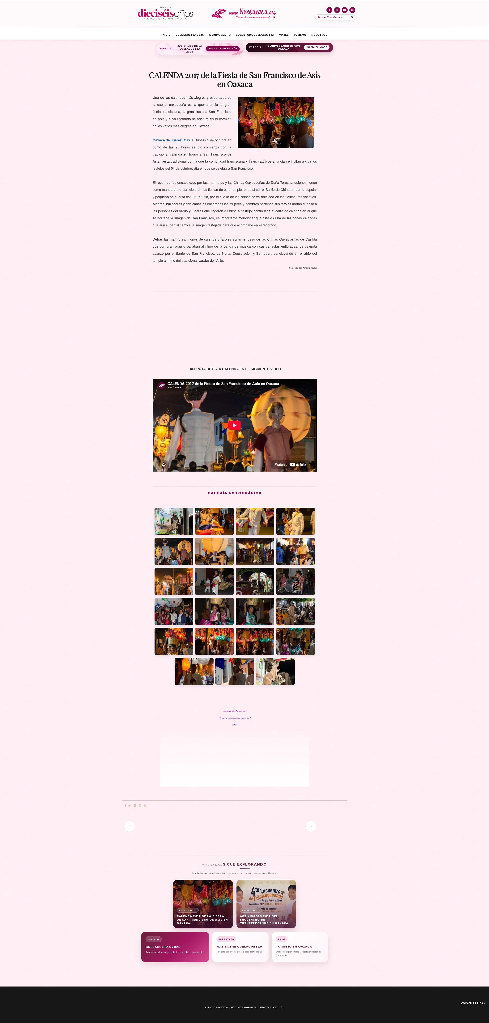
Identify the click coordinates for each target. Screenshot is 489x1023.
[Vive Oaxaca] (244, 13)
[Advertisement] (235, 320)
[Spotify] (352, 10)
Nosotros (319, 34)
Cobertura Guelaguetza (255, 34)
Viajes (283, 34)
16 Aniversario (220, 34)
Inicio (166, 34)
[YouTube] (345, 10)
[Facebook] (329, 10)
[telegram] (135, 805)
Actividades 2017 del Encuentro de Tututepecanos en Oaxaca (264, 919)
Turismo (299, 34)
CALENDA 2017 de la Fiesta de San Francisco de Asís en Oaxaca (202, 919)
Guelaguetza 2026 (190, 34)
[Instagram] (337, 10)
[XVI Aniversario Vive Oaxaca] (165, 13)
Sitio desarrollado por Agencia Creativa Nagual (244, 1007)
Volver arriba (472, 1003)
